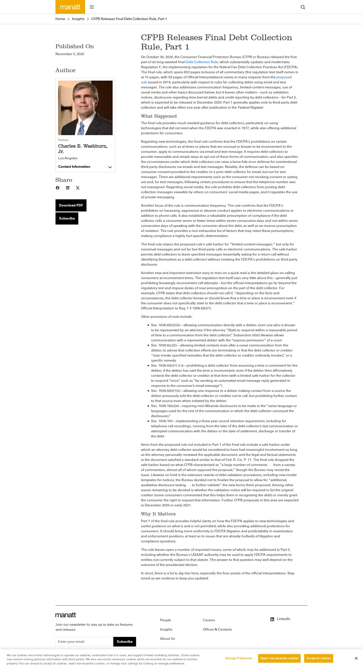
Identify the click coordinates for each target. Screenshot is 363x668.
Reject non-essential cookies (279, 658)
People (165, 620)
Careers (209, 620)
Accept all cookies (318, 658)
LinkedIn (283, 619)
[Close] (356, 658)
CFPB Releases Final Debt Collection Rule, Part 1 (129, 19)
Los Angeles (68, 158)
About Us (167, 639)
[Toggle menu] (92, 7)
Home (60, 19)
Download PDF (71, 205)
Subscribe (67, 218)
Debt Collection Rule (202, 62)
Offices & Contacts (217, 629)
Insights (78, 19)
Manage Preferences (238, 658)
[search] (303, 7)
